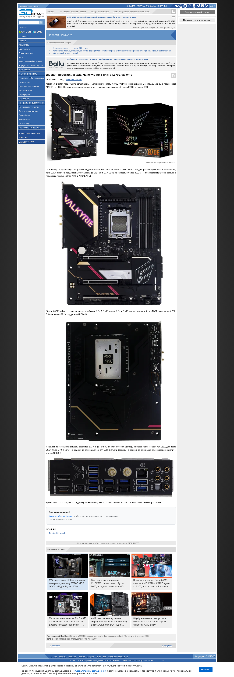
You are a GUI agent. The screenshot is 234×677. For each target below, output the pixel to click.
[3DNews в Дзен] (190, 6)
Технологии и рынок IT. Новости (73, 12)
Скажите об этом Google (60, 516)
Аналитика (24, 45)
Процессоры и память (29, 107)
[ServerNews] (31, 31)
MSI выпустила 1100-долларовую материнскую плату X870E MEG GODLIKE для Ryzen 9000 (67, 583)
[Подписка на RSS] (207, 6)
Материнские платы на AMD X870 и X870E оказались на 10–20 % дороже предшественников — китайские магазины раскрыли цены (67, 621)
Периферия (24, 95)
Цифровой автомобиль (29, 128)
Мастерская (24, 70)
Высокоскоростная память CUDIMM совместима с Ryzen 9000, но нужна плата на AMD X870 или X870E (107, 583)
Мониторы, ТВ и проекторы (31, 78)
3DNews (50, 12)
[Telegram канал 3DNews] (198, 6)
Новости (23, 27)
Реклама (141, 6)
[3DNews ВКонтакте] (177, 6)
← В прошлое (53, 646)
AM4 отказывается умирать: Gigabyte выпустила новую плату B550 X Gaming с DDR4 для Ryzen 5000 (109, 621)
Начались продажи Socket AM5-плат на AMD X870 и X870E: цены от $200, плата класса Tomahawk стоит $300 (151, 583)
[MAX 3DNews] (185, 6)
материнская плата (67, 639)
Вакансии (26, 141)
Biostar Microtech (57, 533)
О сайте (131, 6)
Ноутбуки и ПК (25, 90)
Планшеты (24, 99)
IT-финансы (24, 37)
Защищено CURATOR (205, 656)
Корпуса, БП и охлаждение (31, 66)
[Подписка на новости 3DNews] (202, 6)
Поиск (98, 657)
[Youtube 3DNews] (181, 6)
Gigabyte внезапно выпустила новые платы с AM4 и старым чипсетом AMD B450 (149, 621)
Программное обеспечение (31, 103)
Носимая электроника (29, 86)
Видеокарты (24, 49)
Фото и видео (25, 123)
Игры (21, 57)
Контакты (162, 6)
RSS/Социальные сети (29, 133)
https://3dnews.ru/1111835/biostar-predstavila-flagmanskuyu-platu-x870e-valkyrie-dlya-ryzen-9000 (106, 636)
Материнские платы (28, 74)
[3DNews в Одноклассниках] (194, 6)
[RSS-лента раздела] (173, 11)
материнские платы (100, 12)
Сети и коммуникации (29, 111)
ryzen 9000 (93, 639)
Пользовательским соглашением (89, 671)
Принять (205, 669)
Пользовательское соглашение (115, 657)
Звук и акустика (26, 53)
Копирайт (90, 657)
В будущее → (168, 646)
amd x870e (82, 639)
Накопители (24, 82)
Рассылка (151, 6)
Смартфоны (24, 115)
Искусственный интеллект (31, 61)
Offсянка (22, 41)
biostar (55, 639)
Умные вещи (24, 119)
